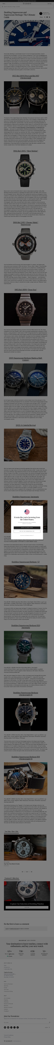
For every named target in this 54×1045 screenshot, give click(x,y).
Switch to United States (27, 527)
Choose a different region (26, 535)
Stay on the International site (27, 531)
